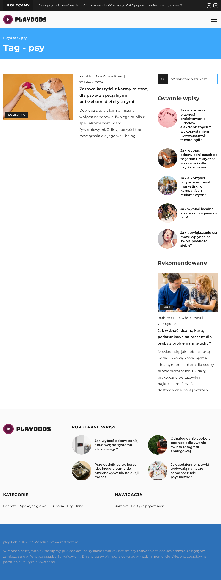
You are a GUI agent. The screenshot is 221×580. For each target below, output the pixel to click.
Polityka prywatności (148, 506)
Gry (70, 506)
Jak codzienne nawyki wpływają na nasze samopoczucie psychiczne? (190, 470)
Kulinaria (56, 506)
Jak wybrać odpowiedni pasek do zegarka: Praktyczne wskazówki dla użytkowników (199, 158)
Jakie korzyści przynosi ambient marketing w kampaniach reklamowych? (195, 186)
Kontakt (121, 506)
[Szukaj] (163, 79)
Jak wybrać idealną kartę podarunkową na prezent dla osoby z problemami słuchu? (185, 337)
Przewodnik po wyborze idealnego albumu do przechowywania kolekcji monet (117, 470)
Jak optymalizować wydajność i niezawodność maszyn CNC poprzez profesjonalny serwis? (110, 5)
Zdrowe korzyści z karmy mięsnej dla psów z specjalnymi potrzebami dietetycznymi (113, 95)
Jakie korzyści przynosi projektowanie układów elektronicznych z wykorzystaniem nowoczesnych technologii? (195, 125)
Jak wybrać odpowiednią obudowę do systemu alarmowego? (116, 445)
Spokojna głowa (33, 506)
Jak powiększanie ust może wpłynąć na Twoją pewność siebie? (199, 239)
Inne (80, 506)
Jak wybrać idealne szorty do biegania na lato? (198, 213)
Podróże (10, 506)
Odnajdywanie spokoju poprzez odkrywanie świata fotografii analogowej (191, 444)
